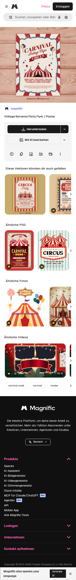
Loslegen (11, 525)
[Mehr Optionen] (60, 154)
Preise (45, 6)
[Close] (70, 573)
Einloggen (63, 6)
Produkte (11, 459)
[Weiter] (70, 194)
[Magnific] (38, 409)
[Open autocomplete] (9, 17)
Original (26, 35)
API (6, 505)
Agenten (12, 500)
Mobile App (11, 510)
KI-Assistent (12, 471)
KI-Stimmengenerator (18, 485)
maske (54, 385)
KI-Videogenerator (16, 481)
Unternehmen (14, 537)
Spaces (9, 466)
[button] (38, 442)
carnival (37, 385)
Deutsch (38, 441)
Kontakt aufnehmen (19, 548)
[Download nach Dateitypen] (64, 129)
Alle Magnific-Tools (16, 515)
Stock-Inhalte (13, 490)
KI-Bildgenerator (15, 475)
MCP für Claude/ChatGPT (24, 495)
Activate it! (57, 573)
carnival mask (16, 385)
